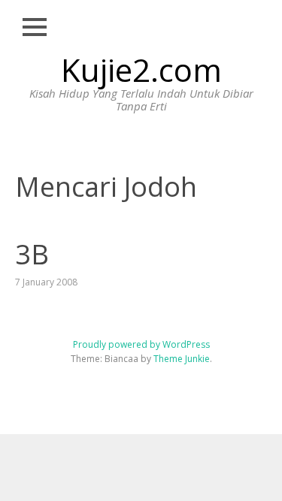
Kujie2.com (141, 69)
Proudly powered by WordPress (141, 344)
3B (32, 254)
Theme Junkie (181, 358)
